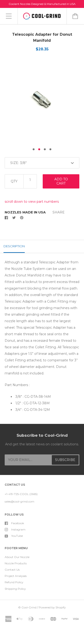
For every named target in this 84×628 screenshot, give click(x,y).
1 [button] (34, 149)
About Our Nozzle (17, 557)
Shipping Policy (15, 588)
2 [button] (39, 149)
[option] (42, 101)
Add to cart (61, 181)
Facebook (17, 523)
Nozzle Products (16, 563)
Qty (14, 181)
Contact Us (12, 569)
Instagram (18, 529)
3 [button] (45, 149)
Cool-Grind (28, 607)
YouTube (17, 535)
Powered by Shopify (52, 607)
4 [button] (50, 149)
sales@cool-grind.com (19, 501)
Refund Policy (14, 582)
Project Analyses (16, 576)
